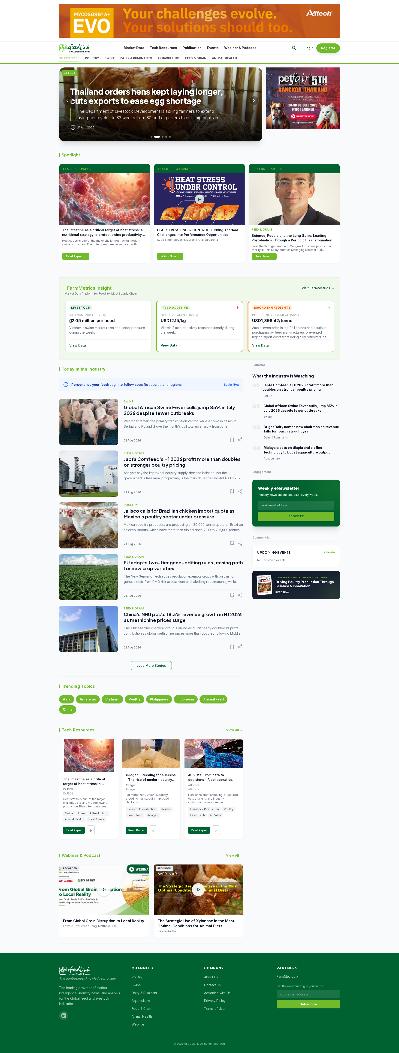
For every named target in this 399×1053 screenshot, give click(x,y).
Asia (66, 699)
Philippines (159, 699)
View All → (234, 730)
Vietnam (112, 699)
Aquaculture (168, 58)
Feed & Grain (195, 58)
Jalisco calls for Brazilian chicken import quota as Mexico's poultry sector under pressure (179, 513)
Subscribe (308, 1004)
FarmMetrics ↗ (288, 976)
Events (213, 48)
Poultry (92, 58)
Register (328, 48)
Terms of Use (214, 1008)
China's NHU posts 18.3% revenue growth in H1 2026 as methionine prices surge (183, 617)
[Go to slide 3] (162, 137)
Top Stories (69, 58)
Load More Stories (151, 665)
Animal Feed (213, 699)
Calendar (329, 552)
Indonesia (186, 699)
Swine (110, 58)
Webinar (138, 1024)
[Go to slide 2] (157, 137)
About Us (211, 977)
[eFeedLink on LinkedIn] (63, 1015)
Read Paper (74, 830)
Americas (88, 699)
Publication (192, 48)
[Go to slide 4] (166, 137)
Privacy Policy (215, 1001)
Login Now (231, 384)
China (68, 709)
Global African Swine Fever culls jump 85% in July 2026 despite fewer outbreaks (179, 410)
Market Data (134, 48)
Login (309, 48)
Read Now (282, 592)
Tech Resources (163, 48)
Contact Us (212, 985)
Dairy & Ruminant (144, 993)
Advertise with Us (217, 993)
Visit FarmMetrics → (318, 288)
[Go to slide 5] (170, 137)
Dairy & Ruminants (136, 58)
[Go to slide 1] (151, 137)
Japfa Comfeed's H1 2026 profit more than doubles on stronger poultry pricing (182, 462)
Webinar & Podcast (240, 48)
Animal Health (224, 58)
